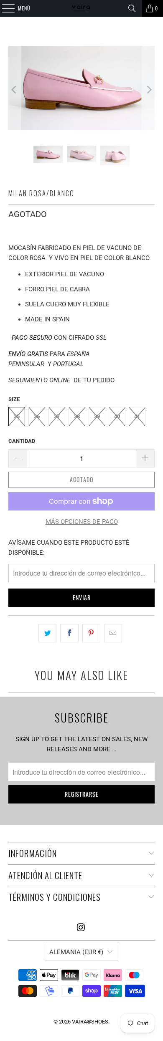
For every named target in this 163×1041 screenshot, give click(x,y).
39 (97, 416)
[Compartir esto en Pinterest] (91, 633)
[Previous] (14, 89)
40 (117, 416)
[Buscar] (132, 8)
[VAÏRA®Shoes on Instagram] (81, 928)
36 (37, 416)
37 (57, 416)
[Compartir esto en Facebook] (69, 633)
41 (137, 416)
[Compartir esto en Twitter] (47, 633)
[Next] (148, 89)
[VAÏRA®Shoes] (81, 8)
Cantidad (21, 441)
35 (17, 416)
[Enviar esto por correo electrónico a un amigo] (113, 633)
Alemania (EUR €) (76, 952)
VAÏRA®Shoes (90, 1021)
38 (77, 416)
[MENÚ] (4, 8)
